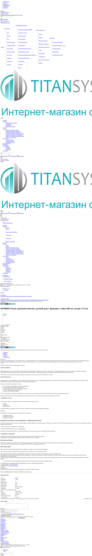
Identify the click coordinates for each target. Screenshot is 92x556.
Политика (8, 149)
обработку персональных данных (16, 514)
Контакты (5, 150)
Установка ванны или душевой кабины (15, 133)
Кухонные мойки (13, 300)
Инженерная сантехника (11, 122)
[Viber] (9, 304)
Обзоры (2, 540)
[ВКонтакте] (1, 304)
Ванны (46, 300)
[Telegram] (14, 304)
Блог (2, 536)
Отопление (8, 125)
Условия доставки (10, 141)
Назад (7, 227)
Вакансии (3, 524)
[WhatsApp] (11, 304)
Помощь (2, 529)
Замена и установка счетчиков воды (14, 135)
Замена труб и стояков (11, 137)
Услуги (4, 129)
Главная (5, 120)
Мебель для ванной (10, 126)
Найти (2, 554)
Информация (4, 527)
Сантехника (8, 124)
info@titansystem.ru (6, 286)
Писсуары (19, 300)
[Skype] (12, 304)
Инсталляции (6, 300)
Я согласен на (13, 514)
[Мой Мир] (5, 304)
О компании (6, 146)
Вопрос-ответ (4, 537)
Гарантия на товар (10, 142)
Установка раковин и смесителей (13, 132)
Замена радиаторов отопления (13, 131)
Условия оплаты (9, 139)
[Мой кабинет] (1, 157)
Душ (22, 300)
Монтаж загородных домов (12, 130)
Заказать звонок (4, 220)
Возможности (4, 533)
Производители (6, 143)
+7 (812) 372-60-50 (5, 12)
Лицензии (8, 148)
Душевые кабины (41, 300)
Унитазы (26, 300)
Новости (8, 147)
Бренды (2, 538)
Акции (4, 127)
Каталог (5, 121)
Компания (3, 519)
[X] (7, 304)
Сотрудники (3, 523)
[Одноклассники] (3, 304)
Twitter (6, 290)
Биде (2, 300)
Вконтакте (7, 288)
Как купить (5, 138)
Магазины (5, 144)
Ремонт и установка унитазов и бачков (15, 136)
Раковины (35, 300)
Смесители (30, 300)
